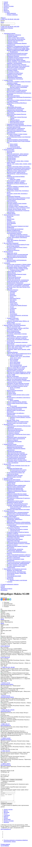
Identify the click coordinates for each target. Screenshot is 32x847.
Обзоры (6, 818)
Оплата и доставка (9, 6)
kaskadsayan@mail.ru (6, 739)
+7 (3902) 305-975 (5, 751)
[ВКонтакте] (1, 599)
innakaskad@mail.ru (6, 711)
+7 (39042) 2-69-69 (5, 738)
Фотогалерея (7, 819)
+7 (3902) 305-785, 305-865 (8, 667)
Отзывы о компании (12, 14)
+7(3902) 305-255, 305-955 (7, 709)
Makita (2, 619)
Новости (6, 816)
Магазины (6, 4)
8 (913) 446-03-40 (5, 646)
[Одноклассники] (4, 599)
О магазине (7, 12)
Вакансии (6, 10)
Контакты (6, 7)
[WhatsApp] (8, 599)
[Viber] (6, 599)
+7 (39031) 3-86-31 (5, 763)
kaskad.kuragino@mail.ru (7, 684)
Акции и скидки (8, 809)
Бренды (6, 3)
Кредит (6, 9)
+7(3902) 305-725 (5, 724)
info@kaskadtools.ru (6, 725)
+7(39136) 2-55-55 (5, 683)
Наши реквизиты (11, 13)
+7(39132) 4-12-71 (5, 695)
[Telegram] (10, 599)
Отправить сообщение (6, 803)
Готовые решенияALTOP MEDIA (5, 845)
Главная (6, 2)
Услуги (5, 813)
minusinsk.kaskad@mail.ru (7, 697)
